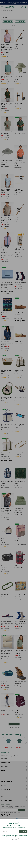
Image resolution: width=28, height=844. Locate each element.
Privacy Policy (14, 839)
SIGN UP (23, 831)
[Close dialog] (26, 820)
